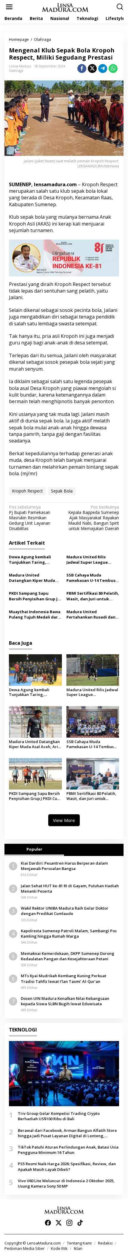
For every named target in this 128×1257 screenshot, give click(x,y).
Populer (34, 849)
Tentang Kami (79, 1243)
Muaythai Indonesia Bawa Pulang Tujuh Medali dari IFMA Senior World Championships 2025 (34, 614)
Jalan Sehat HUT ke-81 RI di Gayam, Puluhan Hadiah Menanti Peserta (70, 888)
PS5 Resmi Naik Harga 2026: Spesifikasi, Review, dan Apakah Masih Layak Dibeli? (67, 1166)
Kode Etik (59, 1248)
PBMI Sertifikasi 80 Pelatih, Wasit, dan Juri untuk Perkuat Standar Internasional (92, 596)
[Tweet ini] (92, 68)
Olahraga (16, 70)
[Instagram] (69, 1223)
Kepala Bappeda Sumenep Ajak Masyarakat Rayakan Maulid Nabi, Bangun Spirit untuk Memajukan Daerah (93, 518)
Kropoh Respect (27, 491)
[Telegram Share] (102, 68)
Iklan (78, 1248)
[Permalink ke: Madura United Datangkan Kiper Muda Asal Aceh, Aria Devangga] (35, 721)
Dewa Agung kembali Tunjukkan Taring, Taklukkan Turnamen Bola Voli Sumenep (35, 559)
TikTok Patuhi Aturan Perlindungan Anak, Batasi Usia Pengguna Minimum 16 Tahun (68, 1149)
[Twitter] (59, 1223)
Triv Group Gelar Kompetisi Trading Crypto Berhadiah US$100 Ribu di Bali (59, 1116)
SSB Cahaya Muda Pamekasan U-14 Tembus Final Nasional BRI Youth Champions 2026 (90, 577)
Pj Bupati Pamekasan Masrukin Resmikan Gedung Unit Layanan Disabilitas (29, 518)
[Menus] (9, 7)
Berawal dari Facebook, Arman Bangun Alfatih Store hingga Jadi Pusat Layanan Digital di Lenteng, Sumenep (67, 1133)
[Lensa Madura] (65, 7)
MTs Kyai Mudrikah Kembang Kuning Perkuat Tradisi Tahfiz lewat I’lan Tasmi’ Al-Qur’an (63, 978)
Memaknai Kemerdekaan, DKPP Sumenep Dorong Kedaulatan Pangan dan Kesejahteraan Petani (67, 956)
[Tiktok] (80, 1223)
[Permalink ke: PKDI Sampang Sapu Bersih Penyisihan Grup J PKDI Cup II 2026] (35, 773)
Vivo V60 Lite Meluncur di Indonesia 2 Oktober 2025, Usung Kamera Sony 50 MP (66, 1183)
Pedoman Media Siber (24, 1248)
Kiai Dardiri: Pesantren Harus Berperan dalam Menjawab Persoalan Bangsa (64, 865)
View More (64, 820)
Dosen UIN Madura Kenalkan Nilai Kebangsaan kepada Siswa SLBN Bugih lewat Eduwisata (65, 1001)
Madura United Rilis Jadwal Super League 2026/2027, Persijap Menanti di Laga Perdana (91, 559)
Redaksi (105, 1243)
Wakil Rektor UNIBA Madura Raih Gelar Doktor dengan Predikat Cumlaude (64, 910)
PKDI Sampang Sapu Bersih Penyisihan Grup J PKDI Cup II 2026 (33, 596)
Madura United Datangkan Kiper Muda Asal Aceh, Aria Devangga (34, 577)
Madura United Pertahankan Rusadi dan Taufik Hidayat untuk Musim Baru (90, 614)
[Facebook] (48, 1223)
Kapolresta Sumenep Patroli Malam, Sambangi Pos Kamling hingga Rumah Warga (69, 933)
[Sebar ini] (81, 68)
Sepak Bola (62, 491)
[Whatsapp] (113, 68)
